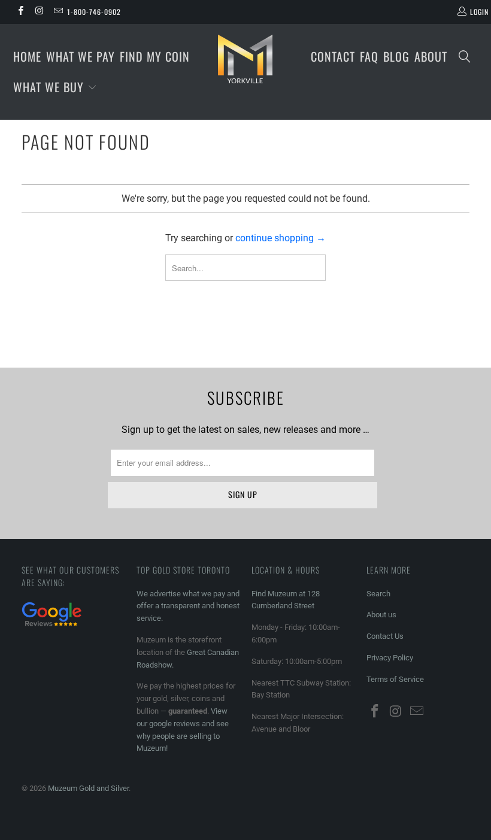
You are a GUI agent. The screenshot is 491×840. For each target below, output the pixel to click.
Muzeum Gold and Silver (88, 788)
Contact (333, 56)
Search (378, 593)
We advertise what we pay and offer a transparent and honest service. (188, 606)
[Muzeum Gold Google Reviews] (51, 627)
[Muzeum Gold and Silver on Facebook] (20, 12)
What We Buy (50, 87)
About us (381, 614)
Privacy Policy (389, 657)
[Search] (465, 57)
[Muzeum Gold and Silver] (245, 58)
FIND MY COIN (155, 56)
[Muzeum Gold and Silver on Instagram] (39, 12)
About (430, 56)
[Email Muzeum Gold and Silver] (58, 12)
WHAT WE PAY (80, 56)
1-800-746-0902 (94, 12)
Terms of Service (395, 679)
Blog (396, 56)
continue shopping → (280, 238)
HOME (27, 56)
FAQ (369, 56)
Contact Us (385, 636)
